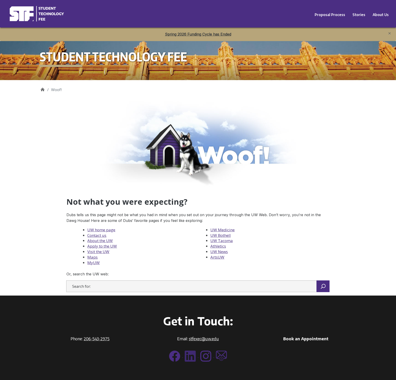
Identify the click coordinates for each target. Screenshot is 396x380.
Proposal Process (330, 14)
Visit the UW (98, 251)
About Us (381, 14)
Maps (92, 257)
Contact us (96, 235)
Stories (358, 14)
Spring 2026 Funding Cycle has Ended (198, 34)
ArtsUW (217, 257)
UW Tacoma (221, 240)
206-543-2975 (97, 338)
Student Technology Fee (42, 88)
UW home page (101, 229)
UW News (219, 251)
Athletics (218, 246)
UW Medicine (222, 229)
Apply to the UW (102, 246)
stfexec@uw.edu (204, 338)
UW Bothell (220, 235)
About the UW (100, 240)
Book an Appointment (305, 338)
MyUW (93, 262)
